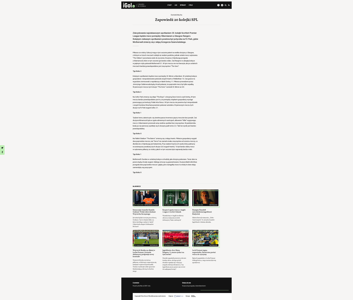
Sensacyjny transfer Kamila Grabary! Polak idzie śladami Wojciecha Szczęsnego (144, 212)
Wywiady (183, 5)
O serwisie (136, 282)
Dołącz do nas (186, 282)
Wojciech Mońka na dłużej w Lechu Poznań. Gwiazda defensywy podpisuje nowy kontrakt (144, 253)
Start (169, 5)
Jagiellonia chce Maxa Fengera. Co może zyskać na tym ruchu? (173, 252)
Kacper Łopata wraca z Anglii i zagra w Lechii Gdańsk (174, 211)
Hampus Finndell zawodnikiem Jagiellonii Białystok (202, 212)
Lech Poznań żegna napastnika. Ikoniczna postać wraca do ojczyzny (204, 252)
